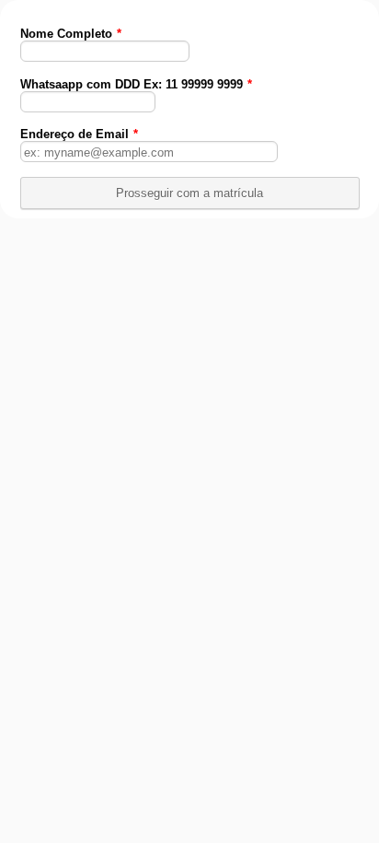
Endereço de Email (79, 134)
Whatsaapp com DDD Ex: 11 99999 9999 (136, 84)
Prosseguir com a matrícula (189, 193)
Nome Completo (70, 34)
